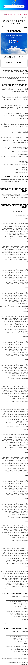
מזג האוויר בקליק (22, 14)
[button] (24, 2)
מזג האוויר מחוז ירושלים (11, 14)
